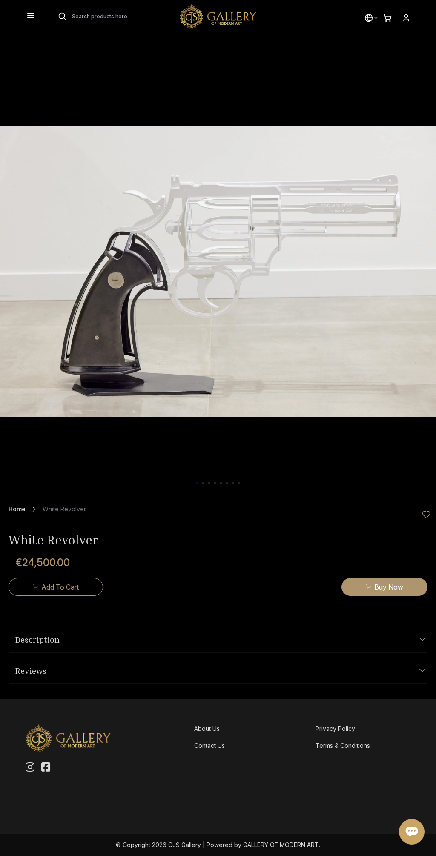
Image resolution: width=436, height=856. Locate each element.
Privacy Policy (335, 728)
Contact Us (209, 745)
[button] (368, 18)
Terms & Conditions (343, 745)
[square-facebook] (45, 767)
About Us (207, 728)
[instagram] (30, 767)
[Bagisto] (218, 16)
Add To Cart (60, 587)
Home (17, 508)
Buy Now (388, 587)
